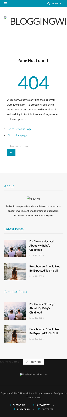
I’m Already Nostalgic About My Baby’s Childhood (42, 245)
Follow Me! (35, 361)
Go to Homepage (17, 135)
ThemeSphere (33, 397)
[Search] (48, 3)
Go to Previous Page (20, 128)
